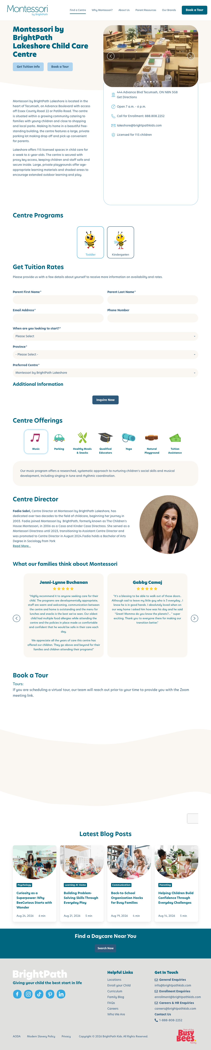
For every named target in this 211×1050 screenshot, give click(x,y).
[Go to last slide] (16, 618)
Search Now (106, 948)
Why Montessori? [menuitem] (102, 10)
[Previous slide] (110, 56)
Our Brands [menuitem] (169, 10)
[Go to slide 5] (157, 82)
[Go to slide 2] (147, 82)
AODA (17, 1036)
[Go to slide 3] (151, 82)
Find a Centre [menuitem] (78, 10)
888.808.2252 (155, 116)
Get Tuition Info (28, 67)
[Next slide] (191, 56)
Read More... (22, 546)
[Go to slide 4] (154, 82)
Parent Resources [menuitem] (145, 10)
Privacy (66, 1036)
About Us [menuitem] (124, 10)
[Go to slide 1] (144, 82)
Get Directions (127, 97)
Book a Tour (194, 10)
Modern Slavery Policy (41, 1036)
